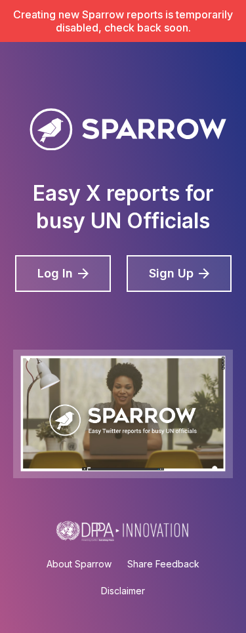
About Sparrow (79, 563)
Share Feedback (163, 563)
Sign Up (171, 273)
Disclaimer (123, 590)
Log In (55, 273)
